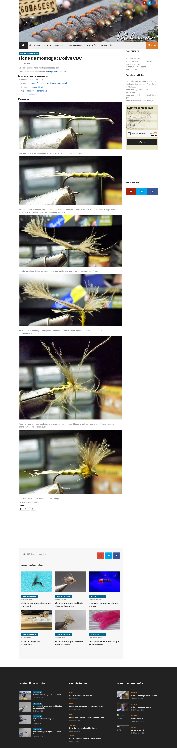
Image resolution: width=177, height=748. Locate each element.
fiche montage (36, 554)
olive (44, 554)
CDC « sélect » (30, 95)
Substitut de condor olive (37, 91)
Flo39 (71, 693)
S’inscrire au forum (133, 58)
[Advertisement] (71, 527)
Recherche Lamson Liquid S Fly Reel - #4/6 (87, 717)
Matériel (47, 45)
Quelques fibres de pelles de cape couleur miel (48, 83)
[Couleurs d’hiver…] (123, 718)
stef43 (133, 727)
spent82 (134, 693)
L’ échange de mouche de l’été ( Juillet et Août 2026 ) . (47, 707)
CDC (28, 554)
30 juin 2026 (39, 711)
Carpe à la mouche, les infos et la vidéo (141, 81)
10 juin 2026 (39, 724)
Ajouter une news (133, 64)
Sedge (71, 736)
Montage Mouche (76, 45)
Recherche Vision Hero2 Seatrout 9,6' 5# (86, 706)
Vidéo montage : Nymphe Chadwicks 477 (47, 733)
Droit (31, 79)
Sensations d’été (137, 730)
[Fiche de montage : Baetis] (123, 706)
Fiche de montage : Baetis (141, 707)
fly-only (134, 716)
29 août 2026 (75, 699)
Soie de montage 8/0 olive (34, 87)
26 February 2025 (138, 710)
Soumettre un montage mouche (139, 61)
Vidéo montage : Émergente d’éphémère (43, 720)
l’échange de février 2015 (56, 72)
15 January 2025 (138, 721)
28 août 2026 (75, 742)
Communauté (60, 45)
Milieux (104, 45)
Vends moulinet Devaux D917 (81, 696)
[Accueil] (88, 21)
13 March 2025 (138, 698)
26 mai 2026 (39, 736)
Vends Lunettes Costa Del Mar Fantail (85, 739)
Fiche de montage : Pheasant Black (144, 696)
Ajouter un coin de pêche (136, 67)
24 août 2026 (39, 698)
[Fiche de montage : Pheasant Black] (123, 695)
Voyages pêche (92, 45)
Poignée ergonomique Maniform (82, 728)
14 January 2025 (138, 733)
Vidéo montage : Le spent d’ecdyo (139, 101)
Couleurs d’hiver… (137, 719)
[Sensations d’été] (123, 729)
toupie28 (72, 725)
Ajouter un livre (132, 69)
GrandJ (72, 703)
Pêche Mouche (34, 45)
